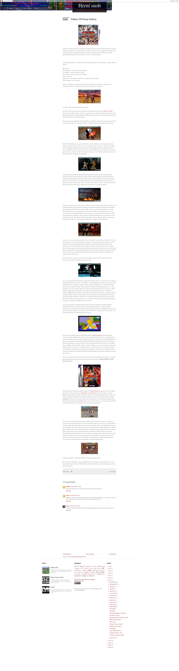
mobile (91, 576)
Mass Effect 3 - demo (114, 615)
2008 (109, 647)
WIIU (103, 572)
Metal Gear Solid (57, 577)
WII (97, 572)
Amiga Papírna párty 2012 (115, 630)
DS (99, 566)
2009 (109, 645)
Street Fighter (113, 628)
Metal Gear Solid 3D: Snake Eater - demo (119, 617)
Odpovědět (68, 490)
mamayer (68, 486)
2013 (109, 577)
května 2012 (113, 597)
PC (103, 568)
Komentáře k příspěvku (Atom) (79, 556)
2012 (109, 580)
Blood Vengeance (98, 335)
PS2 (84, 570)
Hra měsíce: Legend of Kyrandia (117, 635)
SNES (86, 572)
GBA (77, 568)
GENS (86, 568)
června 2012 (113, 595)
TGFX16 (92, 572)
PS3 (89, 570)
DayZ (53, 587)
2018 (109, 566)
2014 (109, 575)
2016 (109, 571)
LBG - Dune (112, 622)
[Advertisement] (89, 542)
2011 (109, 640)
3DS (67, 471)
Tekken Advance (94, 391)
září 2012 (112, 588)
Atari (87, 566)
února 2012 (112, 604)
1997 (113, 343)
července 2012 (113, 593)
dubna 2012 (112, 600)
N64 (95, 568)
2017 (109, 568)
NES (99, 568)
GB (104, 566)
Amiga (81, 566)
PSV (75, 572)
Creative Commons (81, 590)
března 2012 (113, 602)
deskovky (77, 576)
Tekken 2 (70, 292)
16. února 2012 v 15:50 (76, 486)
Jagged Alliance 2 (113, 606)
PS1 (80, 570)
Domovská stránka (90, 554)
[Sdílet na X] (70, 471)
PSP (102, 570)
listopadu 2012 (113, 584)
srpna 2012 (112, 591)
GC (82, 568)
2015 (109, 573)
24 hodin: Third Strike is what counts (118, 613)
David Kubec (95, 588)
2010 (69, 345)
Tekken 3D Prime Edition (115, 619)
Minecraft (54, 567)
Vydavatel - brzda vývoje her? (116, 624)
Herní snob (89, 5)
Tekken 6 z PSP (108, 111)
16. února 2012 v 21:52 (74, 506)
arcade (99, 574)
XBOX (79, 574)
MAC (91, 568)
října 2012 (112, 586)
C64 (92, 566)
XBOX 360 (86, 574)
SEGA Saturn (80, 572)
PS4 (97, 570)
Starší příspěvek (112, 554)
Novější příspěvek (67, 554)
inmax (67, 506)
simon (67, 495)
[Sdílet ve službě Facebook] (71, 471)
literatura (84, 576)
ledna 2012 (112, 637)
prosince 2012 (113, 582)
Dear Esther (112, 611)
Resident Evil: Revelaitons (115, 626)
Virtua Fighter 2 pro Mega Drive (88, 393)
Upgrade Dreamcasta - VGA (116, 632)
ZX (93, 574)
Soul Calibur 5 (113, 608)
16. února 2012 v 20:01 (74, 495)
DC (95, 566)
